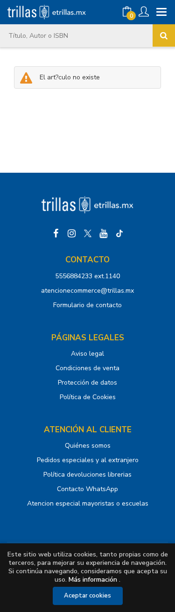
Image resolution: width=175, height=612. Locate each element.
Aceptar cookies (87, 595)
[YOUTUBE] (104, 233)
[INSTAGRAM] (72, 233)
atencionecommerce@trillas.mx (87, 290)
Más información (93, 579)
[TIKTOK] (119, 233)
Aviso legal (87, 353)
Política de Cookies (88, 397)
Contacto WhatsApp (87, 489)
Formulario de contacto (87, 305)
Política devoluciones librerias (87, 474)
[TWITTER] (88, 233)
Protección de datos (87, 382)
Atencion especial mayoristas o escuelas (87, 503)
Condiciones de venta (87, 368)
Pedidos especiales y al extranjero (88, 460)
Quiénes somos (88, 445)
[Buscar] (164, 35)
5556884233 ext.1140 (87, 276)
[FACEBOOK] (56, 233)
